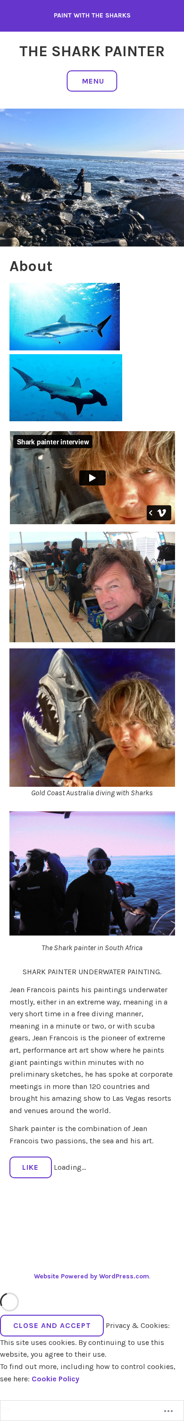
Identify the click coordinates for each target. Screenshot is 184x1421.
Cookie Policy (55, 1378)
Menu (93, 81)
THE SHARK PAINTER (92, 51)
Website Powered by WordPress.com (91, 1276)
